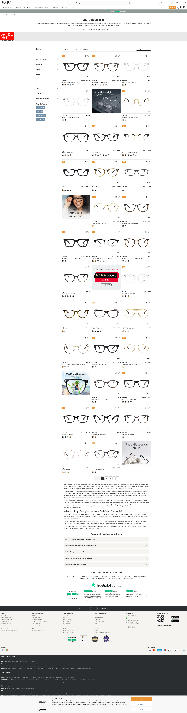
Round (103, 29)
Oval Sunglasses (49, 693)
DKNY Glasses (83, 576)
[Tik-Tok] (106, 608)
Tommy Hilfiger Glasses (113, 578)
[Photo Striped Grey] (73, 85)
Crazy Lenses (34, 663)
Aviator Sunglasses (10, 693)
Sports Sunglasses (32, 690)
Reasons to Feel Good (6, 617)
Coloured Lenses (32, 661)
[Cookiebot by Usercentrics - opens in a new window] (42, 710)
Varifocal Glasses (66, 679)
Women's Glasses (18, 675)
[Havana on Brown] (65, 155)
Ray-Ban (78, 49)
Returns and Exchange (100, 621)
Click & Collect (98, 619)
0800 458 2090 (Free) (132, 615)
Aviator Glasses (9, 677)
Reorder (172, 8)
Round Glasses (26, 677)
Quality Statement (5, 625)
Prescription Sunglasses (42, 8)
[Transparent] (98, 85)
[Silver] (126, 120)
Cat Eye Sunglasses (20, 693)
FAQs (96, 623)
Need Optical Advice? (180, 3)
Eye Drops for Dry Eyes (68, 630)
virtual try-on (106, 500)
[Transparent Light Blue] (126, 261)
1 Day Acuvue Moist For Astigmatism (62, 668)
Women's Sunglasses (20, 688)
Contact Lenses (7, 8)
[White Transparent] (136, 155)
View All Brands (52, 666)
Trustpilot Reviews (5, 615)
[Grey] (95, 155)
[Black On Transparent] (126, 402)
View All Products (89, 668)
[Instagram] (89, 608)
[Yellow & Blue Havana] (68, 296)
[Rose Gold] (126, 331)
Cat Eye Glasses (17, 677)
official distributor (136, 514)
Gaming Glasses (39, 679)
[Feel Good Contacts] (6, 3)
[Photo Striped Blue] (70, 85)
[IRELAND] (7, 650)
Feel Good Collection (124, 576)
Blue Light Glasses (67, 621)
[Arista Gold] (93, 226)
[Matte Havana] (106, 155)
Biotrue (45, 666)
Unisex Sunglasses (30, 688)
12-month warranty (90, 25)
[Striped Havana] (65, 261)
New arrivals (40, 111)
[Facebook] (81, 608)
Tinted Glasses (74, 679)
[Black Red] (98, 331)
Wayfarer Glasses (59, 677)
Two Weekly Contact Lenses (46, 659)
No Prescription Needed (6, 623)
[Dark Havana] (128, 155)
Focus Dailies (40, 666)
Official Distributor (5, 621)
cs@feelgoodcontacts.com (133, 620)
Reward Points (35, 627)
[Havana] (65, 85)
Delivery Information (99, 617)
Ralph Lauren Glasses (98, 578)
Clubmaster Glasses (69, 677)
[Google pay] (175, 620)
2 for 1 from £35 (40, 107)
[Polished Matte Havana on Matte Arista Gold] (63, 367)
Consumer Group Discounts (38, 625)
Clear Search (85, 49)
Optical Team (98, 627)
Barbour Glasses (71, 576)
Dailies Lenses (18, 666)
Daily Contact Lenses (10, 659)
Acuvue (11, 666)
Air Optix (34, 666)
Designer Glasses (67, 619)
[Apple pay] (175, 617)
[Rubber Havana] (93, 85)
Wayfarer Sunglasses (30, 693)
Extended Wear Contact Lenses (60, 659)
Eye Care (64, 8)
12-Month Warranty (162, 11)
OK (141, 699)
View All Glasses (91, 679)
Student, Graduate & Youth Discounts (40, 621)
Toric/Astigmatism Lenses (13, 661)
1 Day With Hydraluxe (80, 668)
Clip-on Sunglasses (51, 690)
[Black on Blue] (65, 190)
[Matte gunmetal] (65, 367)
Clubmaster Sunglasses (92, 693)
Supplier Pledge (4, 627)
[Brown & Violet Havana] (65, 296)
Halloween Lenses (42, 663)
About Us (97, 628)
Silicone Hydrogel (50, 663)
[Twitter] (85, 608)
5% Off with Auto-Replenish (38, 619)
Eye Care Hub (97, 630)
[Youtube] (93, 608)
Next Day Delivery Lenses (24, 663)
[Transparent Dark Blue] (95, 367)
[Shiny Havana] (95, 437)
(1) (41, 64)
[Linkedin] (97, 608)
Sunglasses (27, 8)
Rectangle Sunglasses (59, 693)
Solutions (55, 8)
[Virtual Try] (86, 56)
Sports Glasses (48, 679)
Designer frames (41, 115)
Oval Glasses (33, 677)
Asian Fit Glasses (82, 679)
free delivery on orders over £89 (126, 521)
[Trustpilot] (72, 641)
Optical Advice (98, 625)
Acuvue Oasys (22, 668)
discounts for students (92, 523)
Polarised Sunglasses (21, 690)
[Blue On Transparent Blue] (70, 296)
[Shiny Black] (95, 331)
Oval (108, 29)
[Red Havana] (123, 155)
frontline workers (107, 523)
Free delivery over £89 (24, 11)
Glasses (18, 8)
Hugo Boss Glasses (88, 682)
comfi (7, 666)
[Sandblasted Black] (123, 190)
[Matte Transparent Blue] (98, 155)
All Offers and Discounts (37, 630)
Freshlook (29, 666)
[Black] (63, 85)
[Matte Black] (93, 155)
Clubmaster (96, 29)
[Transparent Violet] (106, 85)
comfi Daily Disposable (12, 668)
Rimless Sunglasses (41, 690)
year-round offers (69, 523)
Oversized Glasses (56, 679)
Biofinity (23, 666)
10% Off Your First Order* (37, 615)
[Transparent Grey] (68, 85)
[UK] (3, 650)
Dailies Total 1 (29, 668)
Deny (141, 709)
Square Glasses (41, 677)
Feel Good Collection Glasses (12, 682)
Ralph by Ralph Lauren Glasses (76, 682)
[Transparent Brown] (103, 85)
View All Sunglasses (103, 693)
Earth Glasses (94, 576)
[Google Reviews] (83, 642)
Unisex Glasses (26, 675)
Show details (55, 710)
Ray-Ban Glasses (23, 682)
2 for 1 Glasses (66, 623)
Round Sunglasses (40, 693)
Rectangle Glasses (50, 677)
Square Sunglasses (70, 693)
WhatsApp (129, 618)
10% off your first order (96, 521)
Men (79, 29)
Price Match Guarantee (37, 617)
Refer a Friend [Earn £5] (37, 628)
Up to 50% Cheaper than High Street (9, 630)
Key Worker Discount (36, 623)
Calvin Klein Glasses (98, 682)
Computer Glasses (21, 679)
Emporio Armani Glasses (108, 576)
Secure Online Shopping (6, 628)
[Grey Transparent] (68, 155)
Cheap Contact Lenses (13, 663)
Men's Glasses (10, 675)
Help (72, 8)
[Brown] (101, 331)
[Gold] (123, 120)
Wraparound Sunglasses (80, 693)
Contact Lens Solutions (68, 632)
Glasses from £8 (41, 119)
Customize (140, 704)
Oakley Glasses (84, 578)
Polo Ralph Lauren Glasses (51, 682)
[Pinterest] (102, 608)
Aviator (90, 29)
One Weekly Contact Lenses (33, 659)
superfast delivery (78, 25)
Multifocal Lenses (23, 661)
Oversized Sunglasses (61, 690)
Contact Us (97, 615)
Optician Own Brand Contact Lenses (103, 632)
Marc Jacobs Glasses (140, 576)
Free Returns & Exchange (70, 11)
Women (84, 29)
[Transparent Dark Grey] (101, 85)
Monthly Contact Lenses (21, 659)
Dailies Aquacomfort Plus (39, 668)
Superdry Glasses (40, 682)
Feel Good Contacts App (6, 619)
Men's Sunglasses (10, 688)
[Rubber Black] (95, 85)
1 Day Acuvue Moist (49, 668)
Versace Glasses (128, 578)
